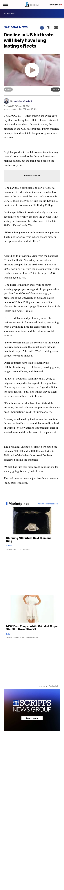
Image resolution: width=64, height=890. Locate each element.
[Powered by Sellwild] (53, 686)
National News (16, 27)
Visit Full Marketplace (47, 504)
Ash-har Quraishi (23, 101)
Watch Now (55, 5)
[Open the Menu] (5, 5)
